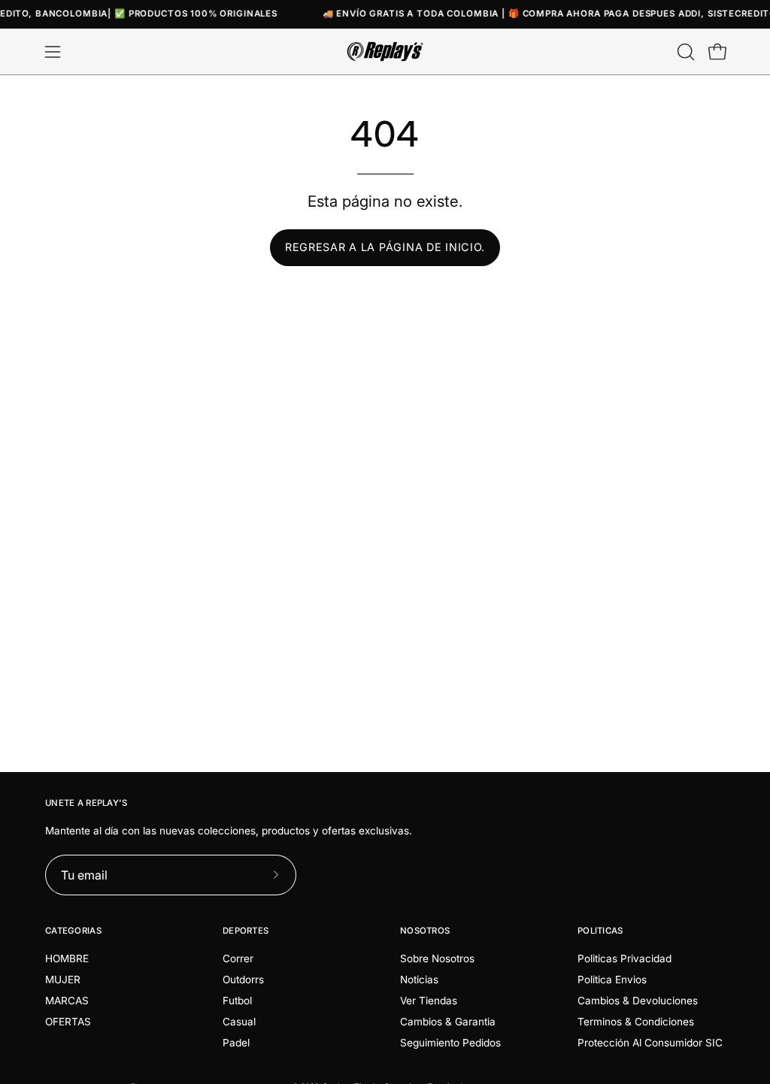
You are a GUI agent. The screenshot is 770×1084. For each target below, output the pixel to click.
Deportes (245, 930)
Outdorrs (243, 979)
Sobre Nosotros (437, 958)
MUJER (62, 979)
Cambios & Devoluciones (638, 1001)
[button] (684, 51)
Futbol (237, 1001)
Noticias (419, 979)
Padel (236, 1043)
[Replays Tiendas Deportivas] (385, 51)
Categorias (73, 930)
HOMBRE (67, 958)
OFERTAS (68, 1022)
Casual (239, 1022)
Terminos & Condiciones (636, 1022)
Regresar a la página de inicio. (385, 247)
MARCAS (67, 1001)
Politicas (600, 930)
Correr (238, 958)
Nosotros (425, 930)
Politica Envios (612, 979)
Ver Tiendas (428, 1001)
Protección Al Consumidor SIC (650, 1043)
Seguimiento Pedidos (450, 1043)
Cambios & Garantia (448, 1022)
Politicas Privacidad (624, 958)
